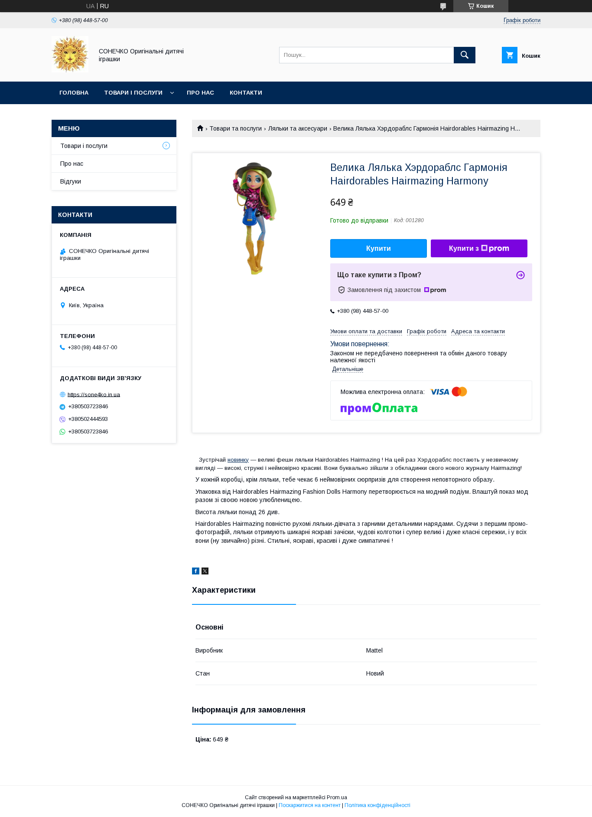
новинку (238, 459)
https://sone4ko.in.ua (94, 394)
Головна (73, 92)
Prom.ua (337, 797)
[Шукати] (464, 55)
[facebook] (195, 572)
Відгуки (70, 181)
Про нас (200, 92)
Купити (378, 248)
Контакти (246, 92)
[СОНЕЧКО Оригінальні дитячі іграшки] (70, 70)
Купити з (464, 248)
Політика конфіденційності (377, 805)
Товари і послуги (133, 92)
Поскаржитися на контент (310, 805)
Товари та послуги (235, 128)
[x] (205, 572)
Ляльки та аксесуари (297, 128)
